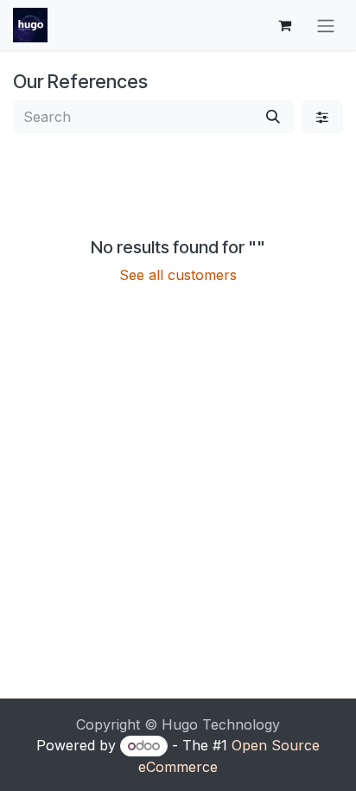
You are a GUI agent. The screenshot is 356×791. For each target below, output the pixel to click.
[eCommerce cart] (284, 25)
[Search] (273, 116)
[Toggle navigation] (325, 25)
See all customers (178, 275)
